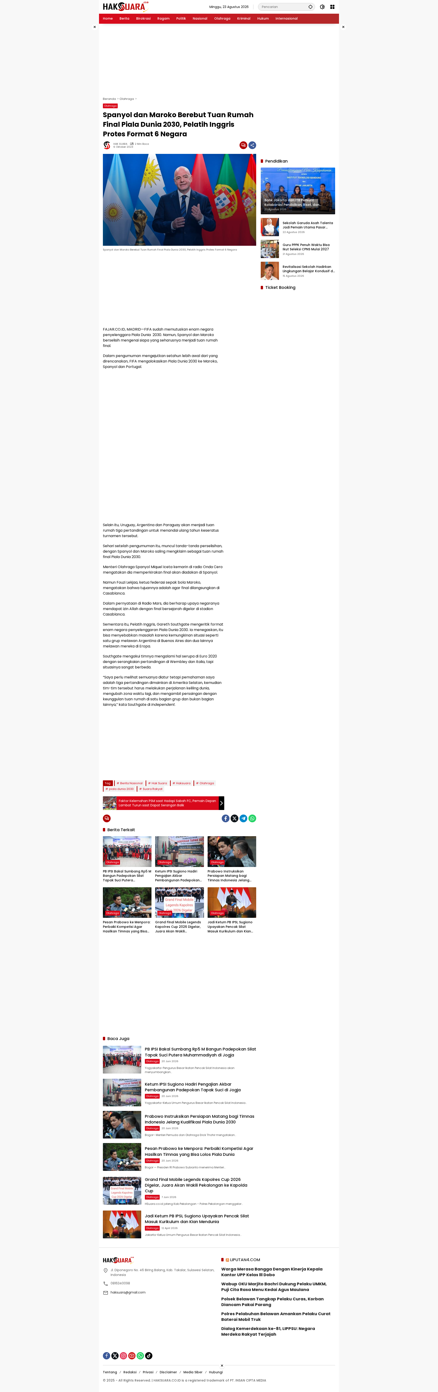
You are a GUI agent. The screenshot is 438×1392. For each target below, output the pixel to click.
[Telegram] (243, 818)
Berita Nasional (131, 783)
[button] (310, 6)
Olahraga (110, 106)
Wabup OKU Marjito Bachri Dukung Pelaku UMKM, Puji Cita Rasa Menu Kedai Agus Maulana (274, 1286)
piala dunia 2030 (121, 789)
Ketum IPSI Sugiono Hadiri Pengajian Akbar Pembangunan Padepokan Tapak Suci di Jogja (177, 876)
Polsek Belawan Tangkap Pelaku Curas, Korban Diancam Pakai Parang (272, 1301)
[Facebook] (225, 818)
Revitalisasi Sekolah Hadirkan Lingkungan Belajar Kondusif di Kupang (308, 268)
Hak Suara (159, 783)
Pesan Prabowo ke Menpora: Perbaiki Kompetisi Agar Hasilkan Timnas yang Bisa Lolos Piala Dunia (126, 927)
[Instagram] (123, 1355)
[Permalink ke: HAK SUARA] (108, 145)
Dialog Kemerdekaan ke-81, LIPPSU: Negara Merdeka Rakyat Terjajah (268, 1331)
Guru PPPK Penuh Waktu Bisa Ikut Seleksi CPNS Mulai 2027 (306, 247)
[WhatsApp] (252, 818)
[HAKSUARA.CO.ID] (126, 6)
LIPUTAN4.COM (245, 1260)
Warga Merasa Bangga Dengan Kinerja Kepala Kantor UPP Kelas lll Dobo (272, 1272)
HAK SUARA (120, 144)
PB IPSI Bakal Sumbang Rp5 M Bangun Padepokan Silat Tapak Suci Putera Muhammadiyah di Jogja (127, 876)
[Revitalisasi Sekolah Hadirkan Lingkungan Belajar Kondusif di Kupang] (270, 271)
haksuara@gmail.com (128, 1292)
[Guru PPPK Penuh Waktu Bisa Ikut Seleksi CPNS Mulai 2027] (270, 249)
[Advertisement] (84, 92)
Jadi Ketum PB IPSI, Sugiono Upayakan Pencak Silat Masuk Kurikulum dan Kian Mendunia (230, 927)
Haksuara (183, 783)
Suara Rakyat (152, 789)
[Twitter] (234, 818)
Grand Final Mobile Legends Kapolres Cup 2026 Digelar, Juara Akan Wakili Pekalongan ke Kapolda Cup (179, 927)
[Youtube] (132, 1355)
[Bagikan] (252, 145)
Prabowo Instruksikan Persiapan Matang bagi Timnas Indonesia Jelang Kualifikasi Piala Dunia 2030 (230, 876)
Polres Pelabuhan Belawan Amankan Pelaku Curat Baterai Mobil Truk (276, 1316)
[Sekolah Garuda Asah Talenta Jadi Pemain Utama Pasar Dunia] (270, 227)
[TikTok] (148, 1355)
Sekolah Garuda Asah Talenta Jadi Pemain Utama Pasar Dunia (308, 225)
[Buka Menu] (332, 7)
